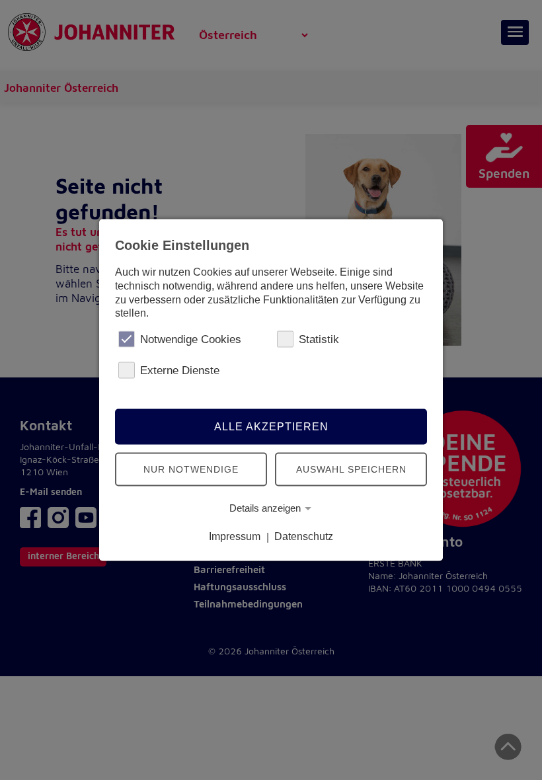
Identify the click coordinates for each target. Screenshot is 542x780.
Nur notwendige (191, 468)
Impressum (234, 536)
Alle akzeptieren (271, 426)
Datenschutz (303, 536)
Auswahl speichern (351, 468)
